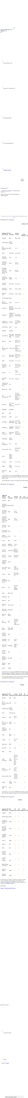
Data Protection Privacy (10, 888)
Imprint (2, 888)
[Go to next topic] (24, 203)
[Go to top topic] (24, 195)
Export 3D (11, 681)
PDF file (8, 882)
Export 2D (11, 796)
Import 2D (11, 484)
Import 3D (11, 219)
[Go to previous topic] (24, 188)
